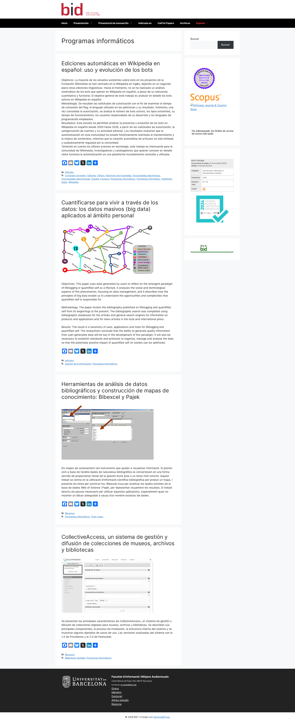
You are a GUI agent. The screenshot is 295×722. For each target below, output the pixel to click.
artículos (69, 172)
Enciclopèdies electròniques (75, 179)
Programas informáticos (122, 179)
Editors (101, 175)
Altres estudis (120, 700)
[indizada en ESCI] (204, 91)
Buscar (195, 38)
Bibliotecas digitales (75, 658)
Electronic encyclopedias (119, 175)
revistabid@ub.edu (128, 685)
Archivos (185, 23)
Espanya (104, 179)
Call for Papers (166, 23)
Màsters (117, 692)
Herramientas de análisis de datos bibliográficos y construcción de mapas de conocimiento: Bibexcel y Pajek (115, 390)
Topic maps (97, 516)
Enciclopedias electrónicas (146, 175)
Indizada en (144, 23)
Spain (64, 182)
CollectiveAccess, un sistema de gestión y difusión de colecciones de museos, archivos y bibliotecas (117, 543)
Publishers (166, 179)
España (95, 179)
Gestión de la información (78, 363)
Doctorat (117, 696)
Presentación (81, 23)
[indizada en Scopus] (206, 101)
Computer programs (75, 175)
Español (200, 23)
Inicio (64, 23)
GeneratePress (161, 717)
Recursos (70, 513)
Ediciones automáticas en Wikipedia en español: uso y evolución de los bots (110, 66)
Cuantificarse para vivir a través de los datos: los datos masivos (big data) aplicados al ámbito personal (109, 209)
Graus (115, 688)
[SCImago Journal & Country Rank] (212, 109)
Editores (91, 175)
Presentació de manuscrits (113, 23)
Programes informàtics (148, 179)
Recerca (117, 704)
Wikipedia (73, 182)
